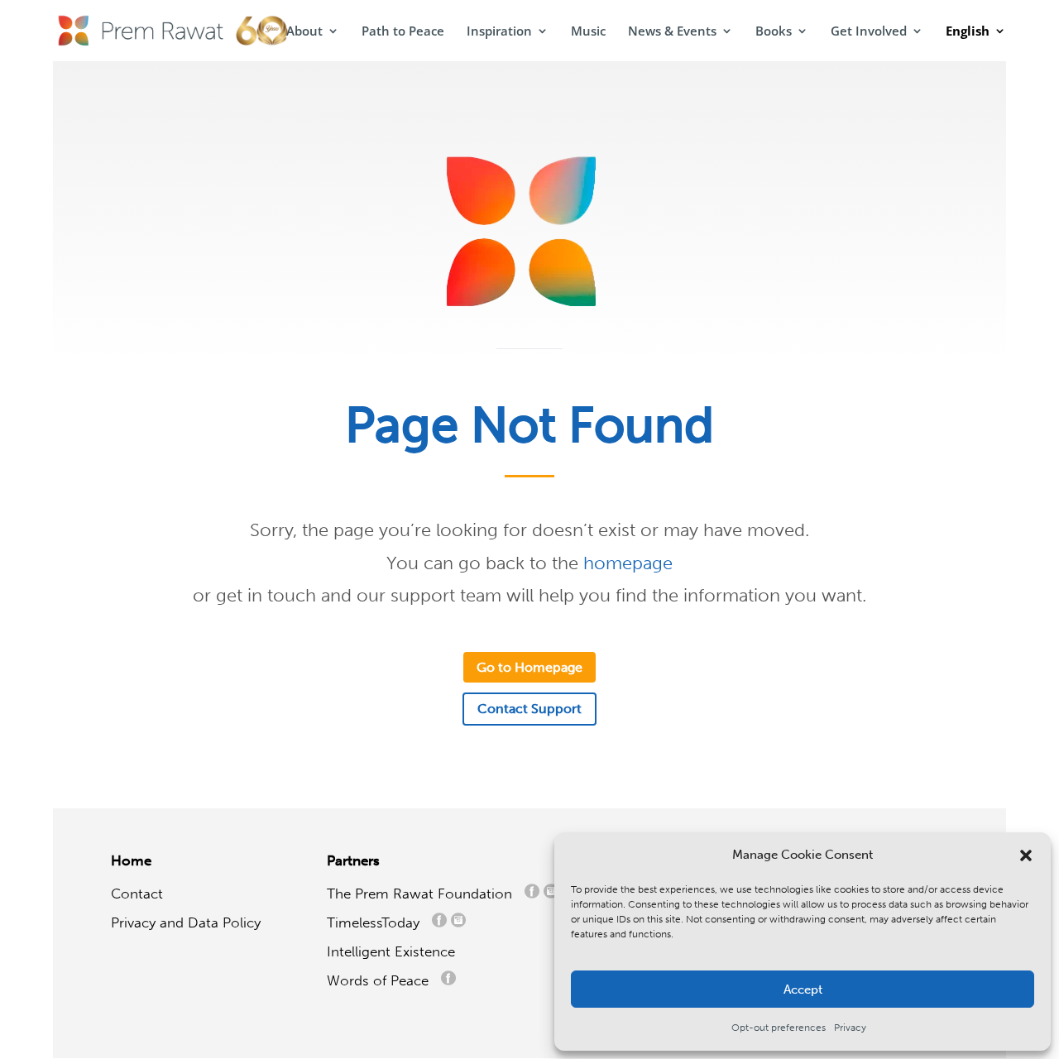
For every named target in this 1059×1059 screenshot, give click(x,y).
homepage (628, 563)
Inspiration (499, 32)
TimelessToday (377, 922)
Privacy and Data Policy (186, 922)
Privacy (850, 1027)
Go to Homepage (529, 667)
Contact (137, 893)
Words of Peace (384, 980)
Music (588, 32)
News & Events (672, 32)
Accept (802, 989)
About (304, 32)
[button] (1026, 855)
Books (773, 32)
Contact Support (529, 708)
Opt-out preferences (778, 1027)
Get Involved (869, 32)
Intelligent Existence (391, 951)
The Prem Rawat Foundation (423, 893)
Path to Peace (403, 32)
